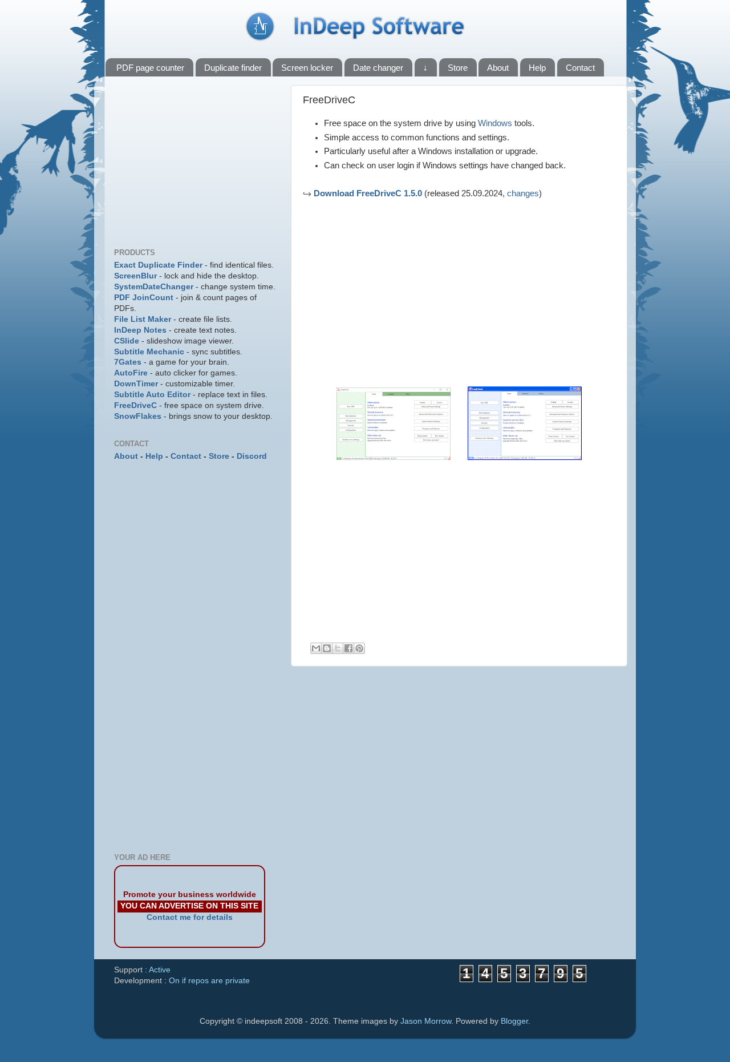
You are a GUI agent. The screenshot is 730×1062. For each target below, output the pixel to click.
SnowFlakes (137, 416)
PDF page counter (150, 67)
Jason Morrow (425, 1021)
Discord (252, 456)
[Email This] (316, 648)
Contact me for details (190, 917)
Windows (495, 123)
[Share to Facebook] (348, 648)
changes (523, 193)
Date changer (378, 67)
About (498, 67)
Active (160, 970)
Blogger (514, 1021)
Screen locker (307, 67)
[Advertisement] (398, 291)
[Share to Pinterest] (359, 648)
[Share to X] (337, 648)
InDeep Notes (140, 330)
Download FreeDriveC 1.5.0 (368, 193)
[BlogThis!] (326, 648)
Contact (580, 67)
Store (458, 67)
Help (537, 67)
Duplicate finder (233, 67)
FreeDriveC (135, 405)
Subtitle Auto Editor (152, 394)
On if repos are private (209, 980)
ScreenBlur (135, 276)
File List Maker (142, 319)
